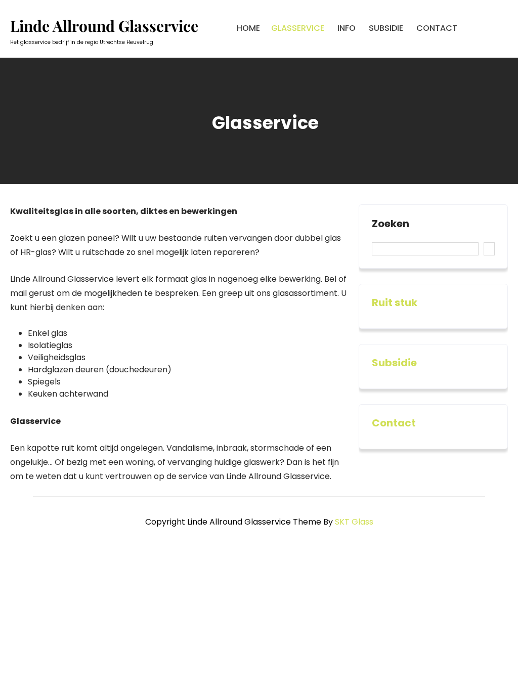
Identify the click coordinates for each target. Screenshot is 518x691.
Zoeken (390, 224)
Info (346, 28)
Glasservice (297, 28)
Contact (436, 28)
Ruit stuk (394, 302)
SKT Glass (354, 522)
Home (248, 28)
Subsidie (386, 28)
